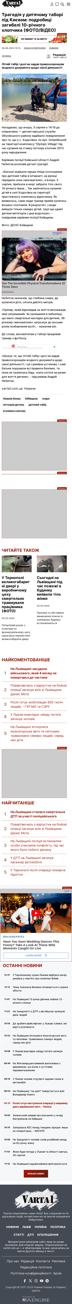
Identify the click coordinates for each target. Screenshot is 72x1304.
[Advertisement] (34, 446)
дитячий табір (37, 404)
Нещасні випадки (35, 48)
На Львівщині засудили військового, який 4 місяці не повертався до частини (33, 673)
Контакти (43, 1261)
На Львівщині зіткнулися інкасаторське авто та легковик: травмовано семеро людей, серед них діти (36, 733)
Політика (58, 1227)
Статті (19, 1234)
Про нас (13, 1261)
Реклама (34, 39)
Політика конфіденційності (30, 1273)
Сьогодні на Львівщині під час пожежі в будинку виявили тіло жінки (49, 588)
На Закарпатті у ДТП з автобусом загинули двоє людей (39, 1013)
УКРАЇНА (6, 56)
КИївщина (31, 398)
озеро (46, 398)
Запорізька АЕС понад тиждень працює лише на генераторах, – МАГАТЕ (40, 1129)
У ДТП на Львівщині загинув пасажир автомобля (31, 860)
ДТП (30, 1234)
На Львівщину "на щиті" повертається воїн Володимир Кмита (38, 1093)
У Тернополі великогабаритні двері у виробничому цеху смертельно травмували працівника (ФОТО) (16, 594)
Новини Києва (11, 398)
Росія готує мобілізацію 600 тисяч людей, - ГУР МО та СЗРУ (36, 704)
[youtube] (41, 1281)
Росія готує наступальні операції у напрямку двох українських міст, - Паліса (40, 1105)
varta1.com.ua (11, 1247)
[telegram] (47, 1281)
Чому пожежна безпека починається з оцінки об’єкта (40, 989)
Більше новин (36, 1173)
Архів (57, 1273)
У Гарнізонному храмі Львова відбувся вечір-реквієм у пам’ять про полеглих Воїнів (40, 976)
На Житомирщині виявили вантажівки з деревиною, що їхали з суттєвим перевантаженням (36, 1067)
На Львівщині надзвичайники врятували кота (40, 1163)
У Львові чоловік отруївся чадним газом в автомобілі (38, 1080)
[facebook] (25, 1281)
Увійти (52, 4)
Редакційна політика (36, 1267)
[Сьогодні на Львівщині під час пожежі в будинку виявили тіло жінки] (52, 563)
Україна (40, 1227)
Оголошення (47, 1234)
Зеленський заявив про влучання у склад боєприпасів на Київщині (38, 1117)
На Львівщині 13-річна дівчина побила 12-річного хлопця (38, 1001)
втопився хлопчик (14, 410)
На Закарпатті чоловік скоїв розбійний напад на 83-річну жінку (40, 1141)
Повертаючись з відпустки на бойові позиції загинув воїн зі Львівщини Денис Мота (38, 690)
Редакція (27, 1261)
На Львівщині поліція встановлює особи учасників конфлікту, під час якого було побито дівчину (37, 845)
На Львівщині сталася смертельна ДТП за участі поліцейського (37, 814)
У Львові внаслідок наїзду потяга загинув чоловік (35, 717)
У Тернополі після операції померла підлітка (37, 872)
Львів (26, 1227)
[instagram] (36, 1281)
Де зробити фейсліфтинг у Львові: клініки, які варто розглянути (40, 1025)
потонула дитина (13, 404)
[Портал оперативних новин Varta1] (12, 4)
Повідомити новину (57, 4)
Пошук (62, 4)
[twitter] (30, 1281)
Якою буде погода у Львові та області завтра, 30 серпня (40, 1153)
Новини (53, 48)
